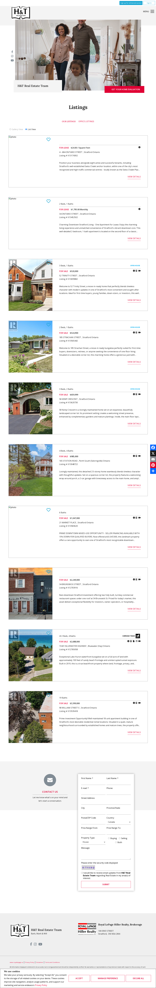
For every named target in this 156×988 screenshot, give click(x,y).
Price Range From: (89, 828)
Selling (124, 838)
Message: (85, 848)
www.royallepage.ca (16, 962)
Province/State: (113, 808)
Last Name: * (112, 778)
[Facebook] (153, 447)
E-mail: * (85, 788)
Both (119, 842)
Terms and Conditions (52, 962)
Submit (106, 884)
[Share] (153, 471)
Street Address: (88, 798)
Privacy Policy (41, 985)
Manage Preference (108, 978)
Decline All (138, 978)
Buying (113, 838)
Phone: (110, 788)
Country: (110, 817)
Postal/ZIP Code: (88, 817)
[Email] (153, 459)
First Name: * (87, 778)
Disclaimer (40, 962)
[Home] (21, 13)
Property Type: (88, 837)
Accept (79, 978)
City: (83, 808)
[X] (153, 453)
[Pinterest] (153, 465)
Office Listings (86, 121)
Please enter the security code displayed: (99, 862)
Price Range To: (114, 828)
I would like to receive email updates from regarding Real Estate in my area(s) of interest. (106, 875)
